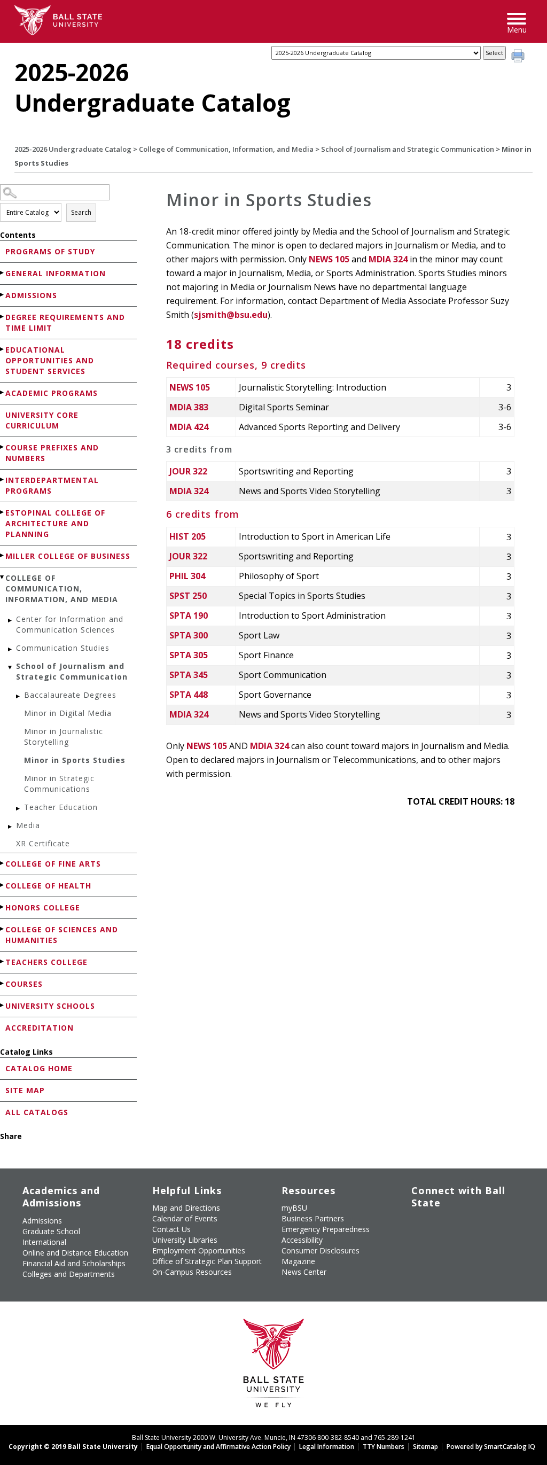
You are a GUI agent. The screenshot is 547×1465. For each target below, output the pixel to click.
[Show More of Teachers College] (2, 961)
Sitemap (425, 1446)
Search (81, 212)
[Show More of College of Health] (2, 885)
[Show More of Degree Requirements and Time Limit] (2, 316)
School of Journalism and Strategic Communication (407, 149)
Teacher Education (61, 807)
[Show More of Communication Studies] (10, 649)
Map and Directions (186, 1208)
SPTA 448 (188, 694)
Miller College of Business (67, 556)
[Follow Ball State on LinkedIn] (419, 1250)
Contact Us (171, 1229)
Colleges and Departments (68, 1274)
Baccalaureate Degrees (70, 695)
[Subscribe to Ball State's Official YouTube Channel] (468, 1225)
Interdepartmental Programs (52, 485)
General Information (55, 273)
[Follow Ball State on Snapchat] (443, 1250)
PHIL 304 (187, 576)
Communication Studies (63, 648)
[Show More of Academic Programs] (2, 392)
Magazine (298, 1261)
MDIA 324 (388, 259)
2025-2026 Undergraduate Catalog (72, 149)
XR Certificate (43, 843)
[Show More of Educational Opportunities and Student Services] (2, 349)
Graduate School (51, 1231)
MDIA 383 (188, 407)
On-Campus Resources (192, 1272)
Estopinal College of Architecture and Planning (55, 523)
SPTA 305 (188, 655)
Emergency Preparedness (326, 1229)
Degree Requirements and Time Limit (65, 322)
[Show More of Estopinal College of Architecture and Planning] (2, 512)
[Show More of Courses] (2, 983)
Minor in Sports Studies (75, 760)
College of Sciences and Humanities (61, 934)
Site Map (25, 1090)
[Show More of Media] (10, 826)
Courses (24, 984)
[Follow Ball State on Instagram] (493, 1225)
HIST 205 (187, 536)
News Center (304, 1272)
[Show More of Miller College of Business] (2, 555)
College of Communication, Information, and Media (226, 149)
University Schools (50, 1006)
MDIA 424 (188, 427)
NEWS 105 (329, 259)
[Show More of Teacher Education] (18, 808)
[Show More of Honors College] (2, 907)
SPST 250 (188, 596)
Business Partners (313, 1218)
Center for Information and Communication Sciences (69, 624)
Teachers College (46, 962)
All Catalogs (36, 1112)
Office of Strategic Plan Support (207, 1261)
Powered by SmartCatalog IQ (491, 1446)
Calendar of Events (184, 1218)
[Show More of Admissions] (2, 294)
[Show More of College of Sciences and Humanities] (2, 928)
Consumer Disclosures (321, 1250)
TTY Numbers (383, 1446)
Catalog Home (39, 1068)
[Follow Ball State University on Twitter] (443, 1225)
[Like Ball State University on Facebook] (419, 1225)
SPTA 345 (188, 675)
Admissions (31, 295)
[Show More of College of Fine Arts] (2, 863)
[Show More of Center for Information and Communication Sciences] (10, 620)
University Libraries (184, 1240)
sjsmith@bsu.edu (231, 315)
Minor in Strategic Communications (59, 783)
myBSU (294, 1208)
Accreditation (39, 1028)
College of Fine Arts (53, 864)
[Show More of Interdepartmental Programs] (2, 479)
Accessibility (302, 1240)
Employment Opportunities (198, 1250)
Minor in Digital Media (68, 713)
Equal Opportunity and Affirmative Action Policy (218, 1446)
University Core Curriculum (42, 420)
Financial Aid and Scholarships (74, 1263)
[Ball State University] (274, 1366)
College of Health (48, 885)
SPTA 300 (188, 635)
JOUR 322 (188, 471)
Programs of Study (50, 251)
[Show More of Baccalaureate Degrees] (18, 696)
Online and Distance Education (75, 1253)
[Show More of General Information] (2, 272)
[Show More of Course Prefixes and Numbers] (2, 447)
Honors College (42, 907)
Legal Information (326, 1446)
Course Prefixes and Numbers (52, 452)
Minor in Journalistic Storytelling (63, 736)
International (44, 1242)
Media (28, 825)
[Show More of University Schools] (2, 1005)
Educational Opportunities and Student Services (49, 360)
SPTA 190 (188, 615)
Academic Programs (51, 393)
